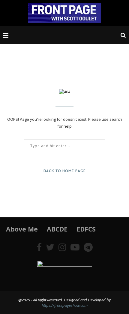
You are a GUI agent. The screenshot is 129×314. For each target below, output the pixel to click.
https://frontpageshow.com (65, 305)
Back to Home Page (65, 171)
